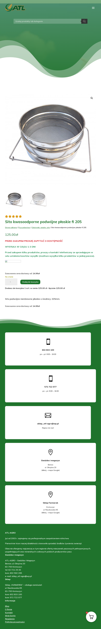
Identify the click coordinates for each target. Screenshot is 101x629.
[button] (92, 98)
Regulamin (10, 619)
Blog (7, 606)
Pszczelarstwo (24, 227)
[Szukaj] (84, 21)
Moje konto (10, 615)
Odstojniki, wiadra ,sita (41, 227)
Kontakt (9, 612)
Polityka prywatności (15, 622)
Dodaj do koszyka (30, 282)
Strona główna (11, 227)
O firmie (8, 609)
